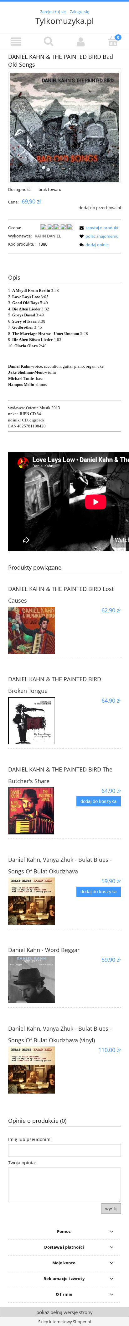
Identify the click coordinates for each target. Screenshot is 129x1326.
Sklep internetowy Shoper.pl (64, 1321)
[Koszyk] (113, 41)
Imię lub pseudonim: (30, 1139)
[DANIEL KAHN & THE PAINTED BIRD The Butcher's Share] (36, 810)
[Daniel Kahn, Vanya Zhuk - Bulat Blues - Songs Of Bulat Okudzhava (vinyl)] (36, 1070)
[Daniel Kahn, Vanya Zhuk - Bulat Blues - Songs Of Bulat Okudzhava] (36, 901)
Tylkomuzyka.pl (64, 20)
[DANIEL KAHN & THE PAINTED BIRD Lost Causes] (36, 630)
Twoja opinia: (22, 1163)
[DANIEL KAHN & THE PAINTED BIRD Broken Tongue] (36, 720)
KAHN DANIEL (48, 236)
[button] (16, 41)
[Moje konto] (80, 41)
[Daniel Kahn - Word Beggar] (36, 979)
